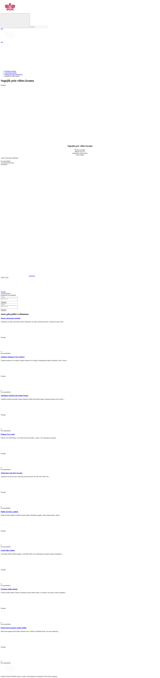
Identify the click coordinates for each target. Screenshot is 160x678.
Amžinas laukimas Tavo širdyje (13, 357)
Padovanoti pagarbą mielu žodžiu (13, 628)
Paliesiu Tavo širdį (8, 434)
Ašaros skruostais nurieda (10, 318)
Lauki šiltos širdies (8, 550)
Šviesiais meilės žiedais (9, 589)
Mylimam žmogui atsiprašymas (13, 74)
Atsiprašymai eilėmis (10, 73)
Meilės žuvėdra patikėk (9, 512)
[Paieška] (15, 20)
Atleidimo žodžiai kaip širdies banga (14, 396)
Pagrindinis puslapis (10, 71)
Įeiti (2, 42)
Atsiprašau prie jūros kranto (11, 473)
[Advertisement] (56, 56)
